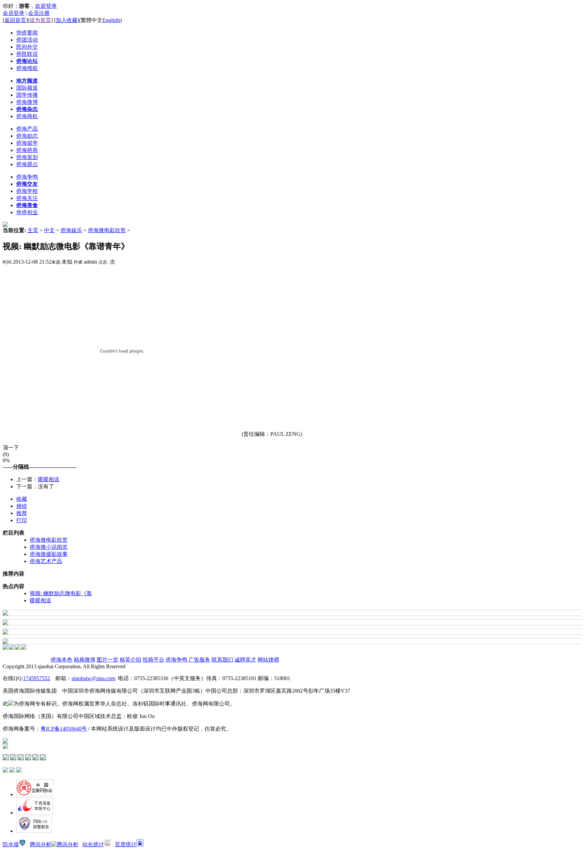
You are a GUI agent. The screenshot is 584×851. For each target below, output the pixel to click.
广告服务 (199, 660)
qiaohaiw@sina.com (93, 678)
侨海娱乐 (71, 230)
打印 (21, 520)
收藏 (21, 499)
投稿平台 (153, 660)
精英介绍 (130, 660)
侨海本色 (61, 660)
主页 (32, 230)
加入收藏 (66, 20)
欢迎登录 (46, 6)
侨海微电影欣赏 (107, 230)
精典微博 (84, 660)
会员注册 (39, 13)
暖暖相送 (48, 479)
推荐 (21, 513)
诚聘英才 (245, 660)
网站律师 (268, 660)
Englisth (111, 20)
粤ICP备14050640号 (64, 729)
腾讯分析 (40, 844)
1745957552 (36, 678)
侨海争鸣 (176, 660)
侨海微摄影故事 (49, 554)
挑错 (21, 506)
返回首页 (15, 20)
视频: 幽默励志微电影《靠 (61, 593)
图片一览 (107, 660)
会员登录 (13, 13)
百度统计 (126, 844)
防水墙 (11, 844)
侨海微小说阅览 (49, 547)
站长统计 (93, 844)
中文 (49, 230)
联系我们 (222, 660)
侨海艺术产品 (46, 561)
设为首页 (40, 20)
